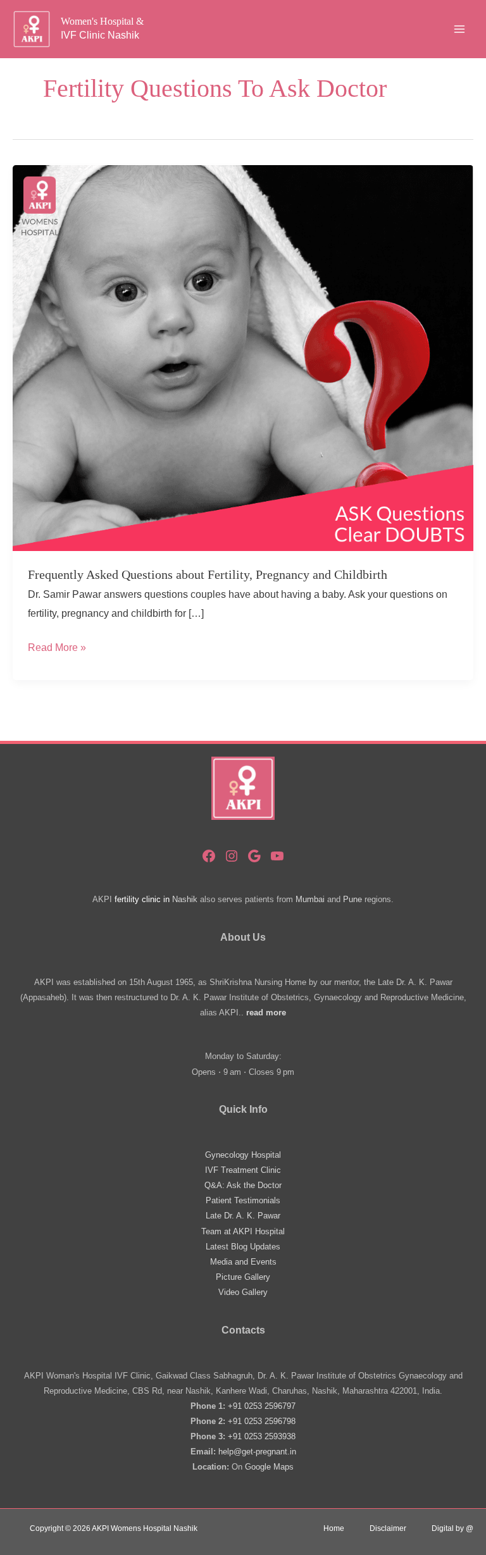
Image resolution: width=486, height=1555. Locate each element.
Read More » (57, 649)
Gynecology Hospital (243, 1155)
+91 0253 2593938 (262, 1436)
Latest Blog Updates (243, 1246)
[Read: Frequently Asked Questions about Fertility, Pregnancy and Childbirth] (243, 357)
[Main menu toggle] (459, 29)
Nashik (184, 899)
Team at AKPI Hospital (243, 1231)
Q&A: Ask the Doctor (243, 1185)
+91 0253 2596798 (262, 1421)
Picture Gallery (243, 1277)
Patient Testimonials (243, 1200)
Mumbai (310, 899)
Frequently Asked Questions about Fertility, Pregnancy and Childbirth (207, 574)
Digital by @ (452, 1528)
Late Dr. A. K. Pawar (243, 1215)
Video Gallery (243, 1292)
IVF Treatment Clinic (243, 1170)
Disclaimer (388, 1528)
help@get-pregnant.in (257, 1451)
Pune (352, 899)
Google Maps (269, 1466)
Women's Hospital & (102, 21)
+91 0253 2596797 (262, 1406)
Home (333, 1528)
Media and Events (243, 1262)
